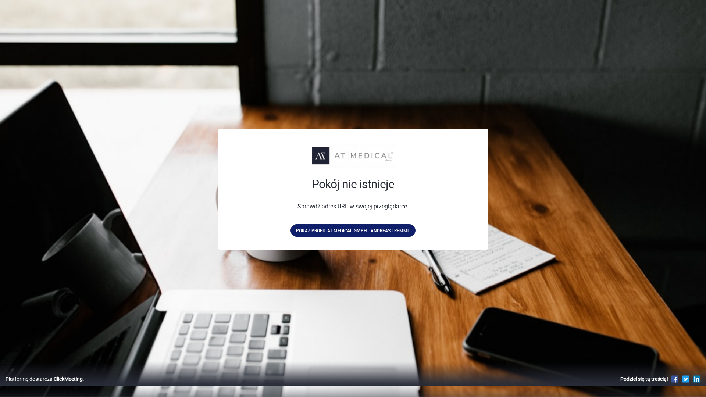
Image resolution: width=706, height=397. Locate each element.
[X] (685, 378)
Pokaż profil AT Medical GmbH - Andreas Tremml (353, 230)
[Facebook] (674, 378)
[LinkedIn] (696, 378)
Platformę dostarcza (44, 378)
